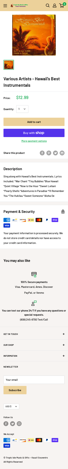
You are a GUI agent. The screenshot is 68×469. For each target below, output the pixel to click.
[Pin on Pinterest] (48, 152)
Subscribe (15, 390)
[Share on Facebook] (42, 152)
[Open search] (48, 5)
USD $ (8, 406)
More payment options (34, 140)
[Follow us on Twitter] (12, 423)
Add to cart (34, 121)
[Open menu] (5, 5)
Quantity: (8, 109)
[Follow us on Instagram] (19, 423)
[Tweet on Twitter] (55, 152)
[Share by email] (62, 152)
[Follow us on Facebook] (5, 423)
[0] (61, 5)
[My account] (54, 5)
